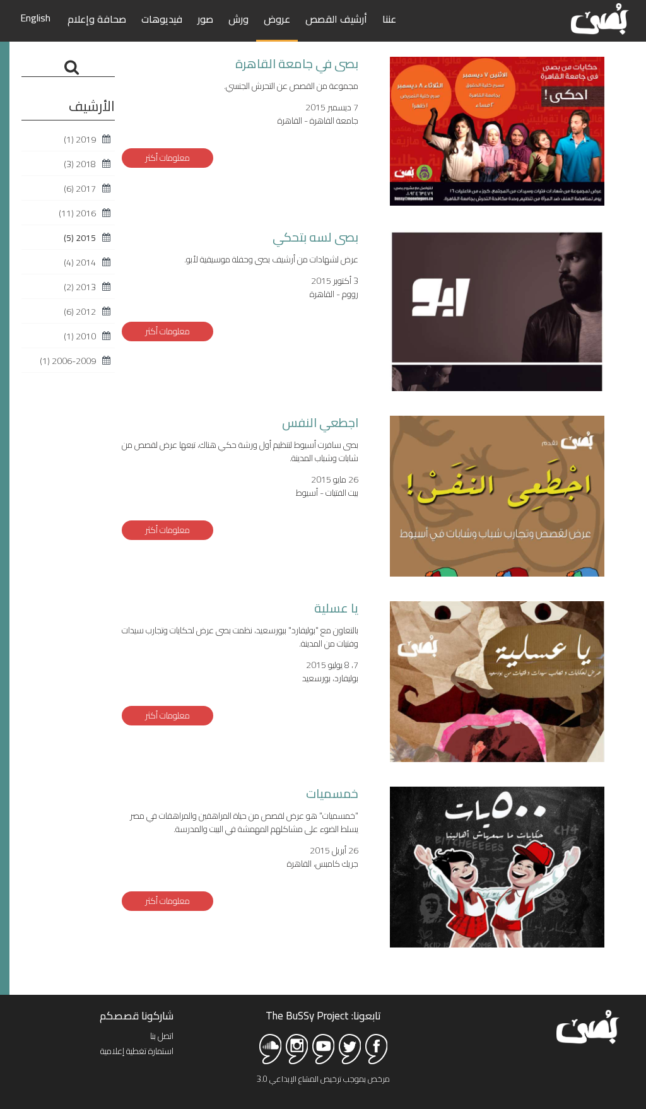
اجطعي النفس (320, 422)
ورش (238, 18)
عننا (389, 18)
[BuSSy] (600, 17)
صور (205, 18)
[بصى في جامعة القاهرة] (497, 130)
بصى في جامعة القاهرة (296, 63)
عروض (277, 18)
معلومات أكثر (167, 158)
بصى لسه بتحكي (315, 237)
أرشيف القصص (336, 18)
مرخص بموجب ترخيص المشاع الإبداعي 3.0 (323, 1078)
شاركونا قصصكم (136, 1016)
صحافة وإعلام (97, 18)
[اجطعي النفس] (497, 566)
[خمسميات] (497, 892)
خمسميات (332, 793)
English (35, 17)
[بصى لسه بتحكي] (497, 381)
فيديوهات (161, 18)
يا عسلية (336, 607)
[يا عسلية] (497, 752)
